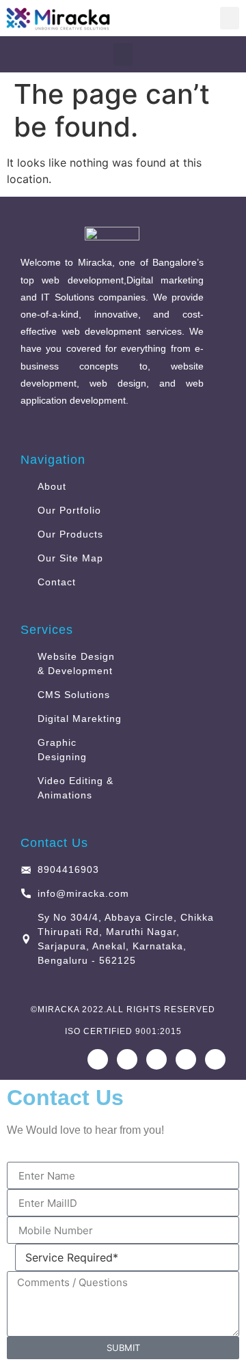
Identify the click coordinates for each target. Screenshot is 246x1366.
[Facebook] (97, 1059)
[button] (229, 18)
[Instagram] (127, 1059)
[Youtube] (156, 1059)
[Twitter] (215, 1059)
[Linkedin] (186, 1059)
